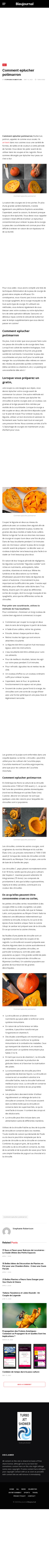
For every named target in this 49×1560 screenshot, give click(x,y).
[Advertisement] (24, 38)
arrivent (6, 142)
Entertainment (15, 1493)
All (4, 65)
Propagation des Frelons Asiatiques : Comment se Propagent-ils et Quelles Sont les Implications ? (24, 1333)
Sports (27, 1493)
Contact (31, 1496)
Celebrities (32, 1489)
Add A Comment (24, 1384)
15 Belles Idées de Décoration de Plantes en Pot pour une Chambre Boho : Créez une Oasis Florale (24, 1266)
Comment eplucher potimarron (15, 1217)
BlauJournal (31, 1502)
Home (12, 1489)
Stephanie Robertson (13, 79)
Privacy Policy (20, 1496)
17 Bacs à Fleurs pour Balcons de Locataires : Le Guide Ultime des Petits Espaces (23, 1251)
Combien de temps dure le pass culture (20, 1372)
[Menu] (3, 4)
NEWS (23, 1489)
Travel (35, 1493)
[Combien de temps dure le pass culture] (24, 1356)
